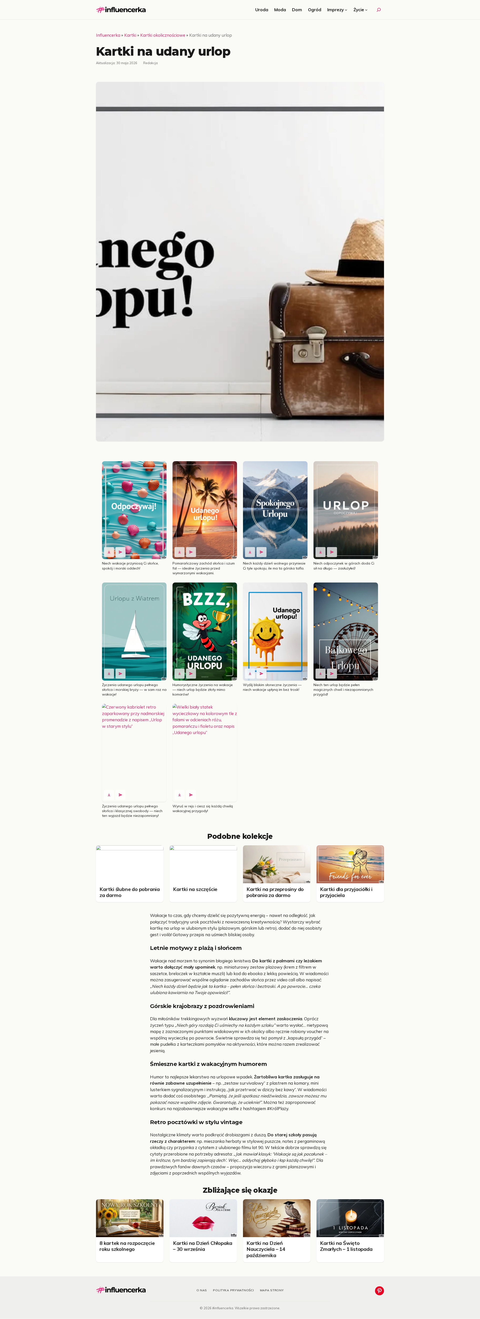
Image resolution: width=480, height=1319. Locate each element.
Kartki (130, 35)
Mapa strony (272, 1290)
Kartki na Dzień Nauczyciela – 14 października (265, 1249)
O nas (201, 1290)
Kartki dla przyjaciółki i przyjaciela (346, 892)
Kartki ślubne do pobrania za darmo (130, 892)
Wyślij (121, 552)
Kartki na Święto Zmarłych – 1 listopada (346, 1246)
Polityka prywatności (233, 1290)
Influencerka (108, 35)
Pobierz (109, 552)
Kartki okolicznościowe (162, 35)
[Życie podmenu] (366, 9)
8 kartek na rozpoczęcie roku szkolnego (127, 1246)
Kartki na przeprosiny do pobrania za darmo (275, 892)
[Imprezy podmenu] (346, 9)
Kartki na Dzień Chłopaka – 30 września (202, 1246)
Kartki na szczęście (195, 889)
